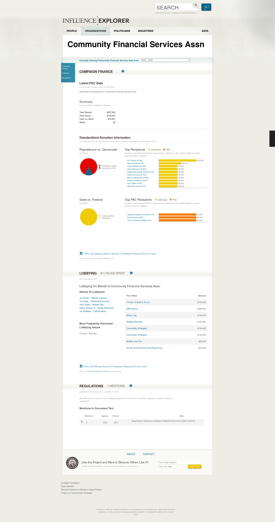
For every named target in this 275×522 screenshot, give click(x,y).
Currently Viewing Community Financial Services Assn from (109, 60)
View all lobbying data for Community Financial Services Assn (115, 366)
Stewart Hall (97, 304)
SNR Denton (132, 308)
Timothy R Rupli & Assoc (138, 302)
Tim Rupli (83, 301)
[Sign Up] (195, 467)
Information (123, 71)
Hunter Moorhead (105, 307)
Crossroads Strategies (136, 328)
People (72, 31)
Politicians (122, 31)
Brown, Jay (131, 315)
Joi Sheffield (85, 311)
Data (205, 31)
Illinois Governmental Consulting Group (144, 347)
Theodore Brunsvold (99, 301)
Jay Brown (84, 297)
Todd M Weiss (99, 311)
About (131, 454)
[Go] (206, 7)
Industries (145, 31)
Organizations (95, 31)
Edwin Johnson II (87, 307)
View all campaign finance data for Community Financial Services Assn (120, 253)
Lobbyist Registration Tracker (98, 371)
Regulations (66, 77)
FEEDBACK (272, 139)
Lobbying (65, 73)
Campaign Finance (66, 67)
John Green (84, 304)
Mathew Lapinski (99, 297)
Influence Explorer (98, 21)
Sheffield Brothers (134, 321)
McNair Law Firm (134, 341)
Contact (149, 454)
